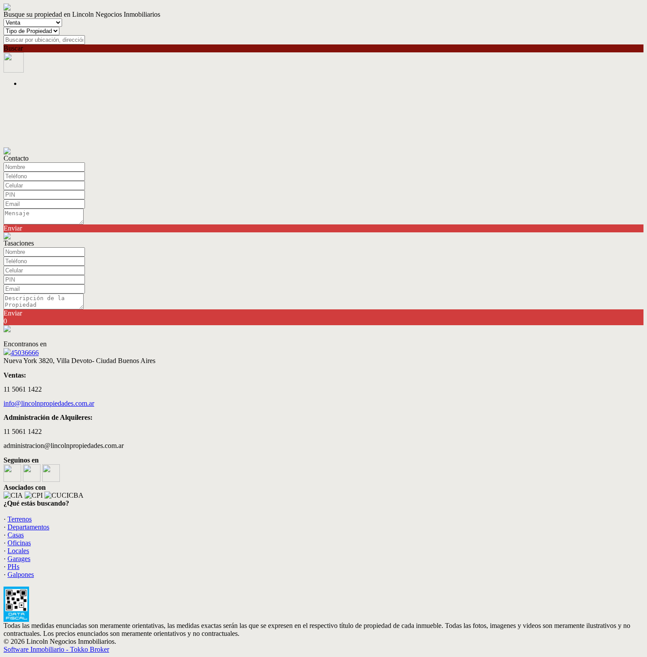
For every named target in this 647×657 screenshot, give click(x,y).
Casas (15, 535)
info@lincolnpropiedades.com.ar (49, 403)
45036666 (25, 352)
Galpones (20, 574)
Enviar (13, 228)
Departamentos (28, 527)
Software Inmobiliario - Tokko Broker (56, 649)
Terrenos (19, 519)
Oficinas (19, 543)
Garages (18, 558)
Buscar (13, 48)
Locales (18, 550)
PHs (13, 566)
